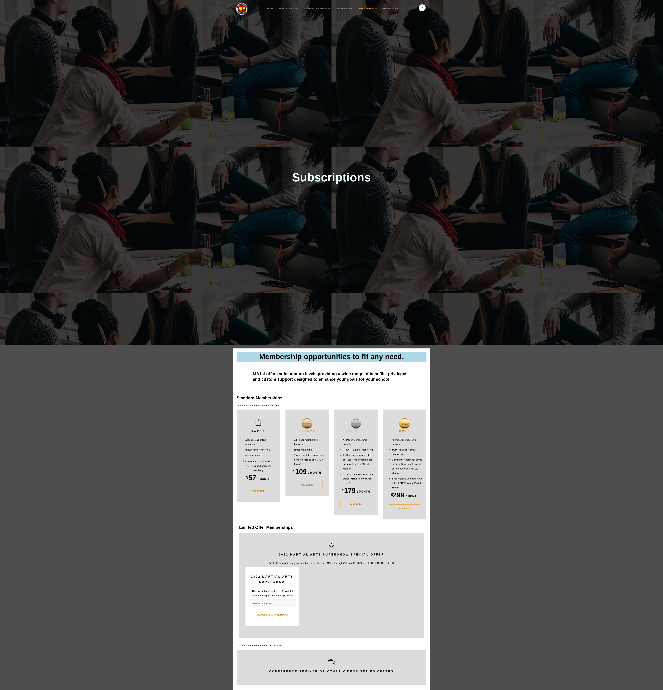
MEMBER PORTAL (345, 8)
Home (270, 8)
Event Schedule (288, 8)
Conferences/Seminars (316, 8)
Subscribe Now (368, 8)
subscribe (258, 491)
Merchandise (390, 8)
